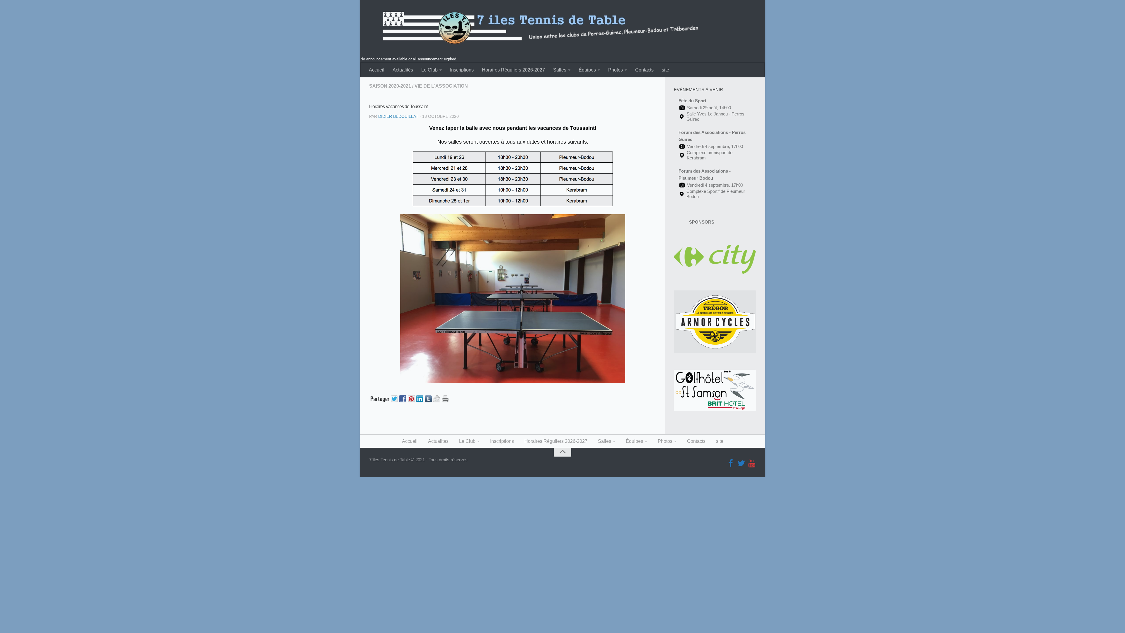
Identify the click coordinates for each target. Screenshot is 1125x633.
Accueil (376, 69)
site (665, 69)
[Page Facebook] (731, 464)
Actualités (403, 69)
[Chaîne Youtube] (752, 464)
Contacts (644, 69)
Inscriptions (462, 69)
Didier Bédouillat (398, 116)
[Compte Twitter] (741, 464)
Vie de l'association (441, 86)
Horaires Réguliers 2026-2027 (513, 69)
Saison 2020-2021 (390, 86)
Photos (615, 69)
